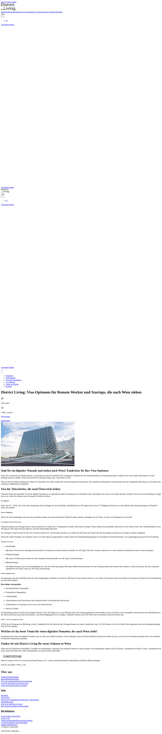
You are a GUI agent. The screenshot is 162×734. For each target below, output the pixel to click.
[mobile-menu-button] (2, 370)
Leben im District (14, 686)
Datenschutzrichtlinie (16, 721)
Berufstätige (10, 679)
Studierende (10, 677)
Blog (4, 695)
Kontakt (7, 702)
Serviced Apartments (16, 681)
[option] (83, 21)
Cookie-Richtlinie (14, 723)
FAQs (5, 698)
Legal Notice (10, 716)
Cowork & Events (14, 683)
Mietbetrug (9, 725)
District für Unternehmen (20, 700)
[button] (3, 15)
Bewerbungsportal (14, 706)
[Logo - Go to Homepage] (8, 10)
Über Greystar (11, 704)
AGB (5, 718)
